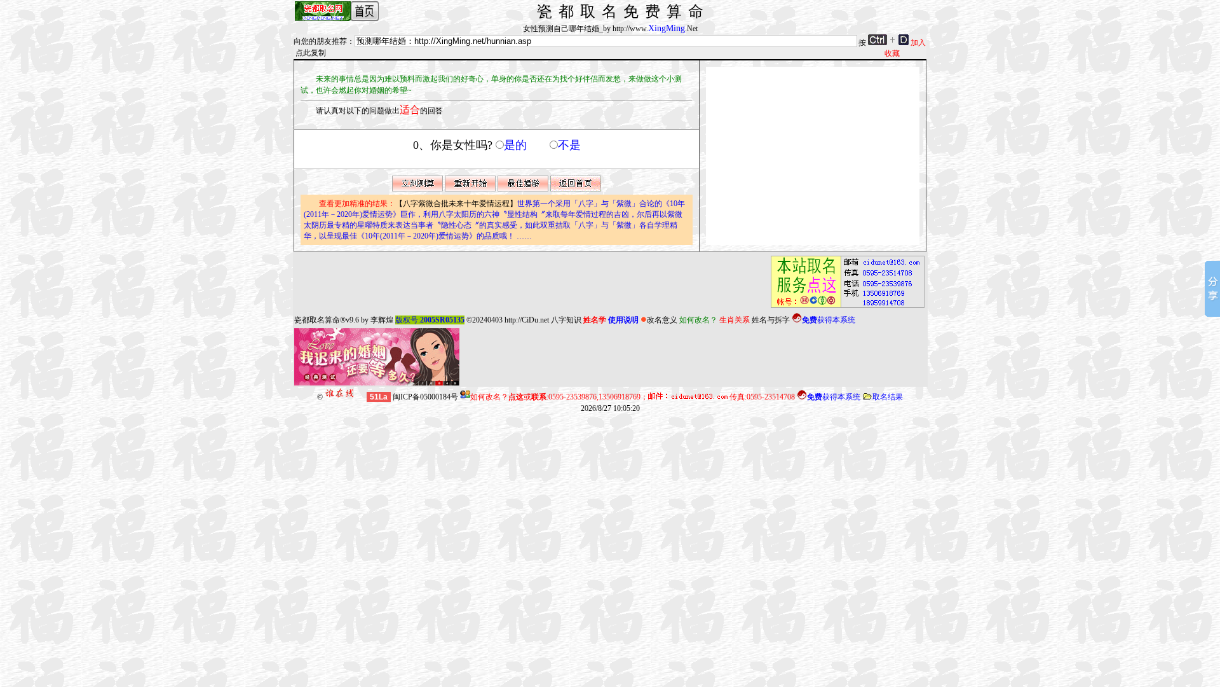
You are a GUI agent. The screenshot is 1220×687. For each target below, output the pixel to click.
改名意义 (662, 320)
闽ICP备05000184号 (425, 396)
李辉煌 (381, 320)
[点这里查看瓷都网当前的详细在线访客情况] (346, 396)
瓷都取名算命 (317, 320)
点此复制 (310, 52)
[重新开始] (470, 188)
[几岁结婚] (523, 188)
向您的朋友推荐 (320, 41)
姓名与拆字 (771, 320)
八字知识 (566, 320)
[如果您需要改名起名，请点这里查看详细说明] (843, 307)
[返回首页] (575, 188)
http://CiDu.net (527, 320)
